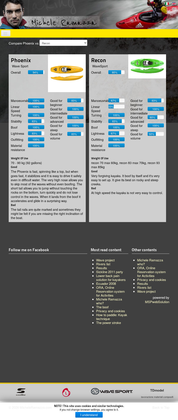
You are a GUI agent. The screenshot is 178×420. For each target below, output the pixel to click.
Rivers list (144, 287)
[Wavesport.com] (112, 390)
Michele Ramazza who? (150, 262)
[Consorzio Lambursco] (66, 392)
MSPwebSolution (157, 301)
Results (142, 283)
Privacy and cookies (151, 279)
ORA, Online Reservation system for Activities (151, 272)
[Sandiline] (21, 391)
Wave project (146, 291)
